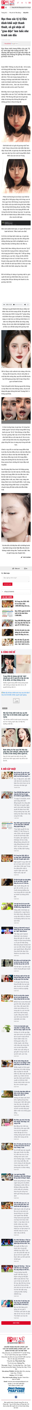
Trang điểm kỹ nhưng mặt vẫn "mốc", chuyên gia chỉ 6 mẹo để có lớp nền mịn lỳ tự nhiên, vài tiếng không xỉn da (16, 678)
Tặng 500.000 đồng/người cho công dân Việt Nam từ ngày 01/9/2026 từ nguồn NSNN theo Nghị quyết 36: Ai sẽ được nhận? (22, 795)
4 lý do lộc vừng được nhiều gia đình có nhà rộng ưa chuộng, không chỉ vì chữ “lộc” (22, 1093)
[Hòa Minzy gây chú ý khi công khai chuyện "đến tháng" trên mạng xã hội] (7, 1122)
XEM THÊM (16, 1323)
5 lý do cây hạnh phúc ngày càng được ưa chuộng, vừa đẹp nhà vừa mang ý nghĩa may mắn (22, 1027)
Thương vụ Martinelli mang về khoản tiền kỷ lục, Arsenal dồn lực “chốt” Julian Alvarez (22, 929)
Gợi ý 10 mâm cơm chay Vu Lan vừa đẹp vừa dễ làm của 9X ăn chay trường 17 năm (22, 1145)
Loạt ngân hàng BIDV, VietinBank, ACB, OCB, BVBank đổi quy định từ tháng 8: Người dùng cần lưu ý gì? (22, 1177)
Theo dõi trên (7, 43)
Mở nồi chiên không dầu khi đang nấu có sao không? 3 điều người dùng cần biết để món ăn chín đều (22, 1063)
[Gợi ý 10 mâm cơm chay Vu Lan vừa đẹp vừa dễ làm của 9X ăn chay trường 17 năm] (7, 1146)
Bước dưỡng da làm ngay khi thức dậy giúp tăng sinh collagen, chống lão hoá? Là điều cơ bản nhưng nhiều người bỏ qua (16, 752)
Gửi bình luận (7, 584)
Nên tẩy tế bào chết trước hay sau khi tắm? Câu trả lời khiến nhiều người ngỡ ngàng (15, 715)
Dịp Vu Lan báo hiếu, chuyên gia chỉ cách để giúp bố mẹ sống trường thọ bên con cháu (22, 997)
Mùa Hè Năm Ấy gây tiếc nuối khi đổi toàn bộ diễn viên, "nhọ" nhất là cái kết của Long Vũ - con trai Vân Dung (22, 775)
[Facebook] (16, 1397)
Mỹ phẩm (5, 671)
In (26, 568)
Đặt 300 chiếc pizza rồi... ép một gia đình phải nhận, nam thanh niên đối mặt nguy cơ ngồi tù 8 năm (21, 1205)
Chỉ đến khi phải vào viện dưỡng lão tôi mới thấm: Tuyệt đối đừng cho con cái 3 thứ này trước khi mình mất (22, 882)
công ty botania (9, 591)
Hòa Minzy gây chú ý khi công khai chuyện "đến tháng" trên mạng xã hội (22, 1121)
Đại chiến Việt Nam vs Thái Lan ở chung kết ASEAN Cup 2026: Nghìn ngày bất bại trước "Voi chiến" (22, 1242)
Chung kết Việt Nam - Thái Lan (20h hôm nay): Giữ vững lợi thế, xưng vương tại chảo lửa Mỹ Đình (22, 1268)
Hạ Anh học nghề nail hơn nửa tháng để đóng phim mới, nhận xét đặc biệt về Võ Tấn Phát (22, 977)
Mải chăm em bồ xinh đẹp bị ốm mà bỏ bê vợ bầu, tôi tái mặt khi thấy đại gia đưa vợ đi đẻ (22, 962)
